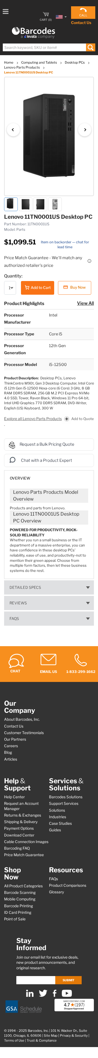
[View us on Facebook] (54, 996)
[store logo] (33, 33)
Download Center (19, 835)
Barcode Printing (18, 906)
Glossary (56, 892)
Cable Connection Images (26, 842)
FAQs (14, 618)
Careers (11, 746)
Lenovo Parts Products (22, 67)
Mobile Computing (19, 899)
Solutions (57, 810)
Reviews (18, 603)
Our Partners (15, 739)
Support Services (63, 803)
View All (85, 303)
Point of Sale (15, 919)
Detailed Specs (25, 587)
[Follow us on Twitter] (43, 996)
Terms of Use (14, 1040)
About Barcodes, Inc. (22, 719)
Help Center (14, 797)
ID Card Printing (17, 912)
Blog (8, 752)
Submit (68, 980)
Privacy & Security (74, 1036)
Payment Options (19, 828)
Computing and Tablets (39, 62)
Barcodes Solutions (65, 797)
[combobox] (49, 47)
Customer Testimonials (24, 733)
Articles (10, 759)
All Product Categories (23, 886)
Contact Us (81, 22)
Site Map (50, 1036)
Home (9, 62)
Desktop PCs (75, 62)
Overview (20, 478)
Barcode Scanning (20, 892)
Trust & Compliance (42, 1040)
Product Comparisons (67, 885)
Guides (55, 830)
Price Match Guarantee (24, 855)
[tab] (49, 475)
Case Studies (60, 823)
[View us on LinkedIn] (29, 996)
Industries (57, 817)
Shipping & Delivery (21, 822)
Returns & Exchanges (22, 815)
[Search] (90, 47)
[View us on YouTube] (67, 996)
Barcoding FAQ (17, 848)
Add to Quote (82, 418)
